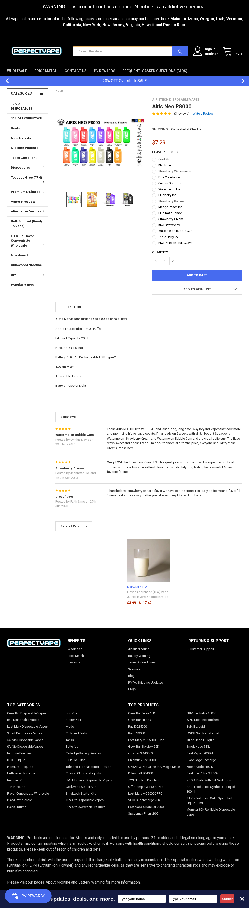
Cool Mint (165, 159)
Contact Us (76, 71)
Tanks (70, 740)
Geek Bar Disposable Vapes (26, 713)
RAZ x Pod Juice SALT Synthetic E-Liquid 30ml (210, 800)
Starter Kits (73, 720)
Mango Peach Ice (170, 207)
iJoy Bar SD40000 (140, 753)
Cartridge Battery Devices (83, 753)
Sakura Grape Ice (170, 183)
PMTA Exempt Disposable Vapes (89, 780)
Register (211, 53)
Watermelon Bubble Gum (175, 231)
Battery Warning (139, 656)
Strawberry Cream (170, 219)
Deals (15, 128)
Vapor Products (23, 201)
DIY (13, 275)
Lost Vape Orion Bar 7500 (146, 807)
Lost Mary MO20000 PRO (145, 793)
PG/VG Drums (16, 807)
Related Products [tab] (74, 526)
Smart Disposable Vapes (24, 733)
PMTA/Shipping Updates (145, 682)
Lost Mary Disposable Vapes (27, 726)
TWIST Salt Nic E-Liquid (203, 733)
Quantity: (160, 252)
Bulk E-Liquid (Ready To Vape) (27, 224)
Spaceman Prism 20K (143, 813)
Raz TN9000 (136, 733)
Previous (5, 80)
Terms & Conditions (142, 662)
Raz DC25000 (137, 726)
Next (240, 80)
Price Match (45, 71)
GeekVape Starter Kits (81, 787)
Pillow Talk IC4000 (140, 773)
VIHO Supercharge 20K (144, 800)
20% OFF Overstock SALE (125, 80)
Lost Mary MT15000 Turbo (146, 740)
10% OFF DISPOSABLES (21, 106)
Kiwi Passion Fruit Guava (175, 243)
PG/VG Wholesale (19, 800)
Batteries (72, 746)
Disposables (20, 167)
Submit (227, 899)
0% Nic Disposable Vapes (25, 746)
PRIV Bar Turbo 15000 (201, 713)
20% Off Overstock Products (85, 807)
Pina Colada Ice (169, 177)
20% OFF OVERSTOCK (26, 118)
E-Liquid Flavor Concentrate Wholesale (22, 240)
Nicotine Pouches (24, 148)
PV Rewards (104, 71)
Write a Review (203, 113)
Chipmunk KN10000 (142, 760)
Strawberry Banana (171, 201)
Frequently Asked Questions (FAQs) (155, 71)
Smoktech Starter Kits (81, 793)
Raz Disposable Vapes (23, 720)
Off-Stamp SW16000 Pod (145, 787)
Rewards (74, 662)
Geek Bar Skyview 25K (143, 746)
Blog (131, 676)
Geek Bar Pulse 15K (141, 713)
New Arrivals (21, 138)
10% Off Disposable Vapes (85, 800)
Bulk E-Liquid (16, 760)
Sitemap (134, 669)
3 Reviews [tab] (68, 417)
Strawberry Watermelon (174, 171)
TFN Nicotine (16, 787)
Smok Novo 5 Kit (198, 746)
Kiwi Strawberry (169, 225)
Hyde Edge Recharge (201, 760)
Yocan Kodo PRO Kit (201, 767)
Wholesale (17, 71)
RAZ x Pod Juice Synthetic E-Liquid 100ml (211, 789)
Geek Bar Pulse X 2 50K (203, 773)
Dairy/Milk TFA (137, 586)
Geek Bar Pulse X (140, 720)
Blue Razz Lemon (170, 213)
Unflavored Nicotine (26, 265)
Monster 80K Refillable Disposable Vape (211, 812)
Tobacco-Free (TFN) (26, 177)
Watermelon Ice (169, 189)
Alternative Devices (26, 211)
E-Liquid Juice (75, 760)
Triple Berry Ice (168, 237)
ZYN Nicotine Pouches (143, 780)
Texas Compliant (23, 158)
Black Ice (164, 165)
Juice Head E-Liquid (200, 740)
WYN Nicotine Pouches (203, 720)
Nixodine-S (19, 255)
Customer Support (201, 649)
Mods (70, 726)
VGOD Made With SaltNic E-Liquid (210, 780)
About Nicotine (138, 649)
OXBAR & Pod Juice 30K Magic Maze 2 (155, 767)
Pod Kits (71, 713)
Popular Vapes (22, 284)
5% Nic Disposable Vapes (25, 740)
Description (71, 307)
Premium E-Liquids (25, 191)
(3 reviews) (181, 113)
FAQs (132, 689)
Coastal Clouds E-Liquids (83, 773)
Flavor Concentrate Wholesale (28, 793)
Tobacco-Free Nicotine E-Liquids (88, 767)
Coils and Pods (76, 733)
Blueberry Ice (167, 195)
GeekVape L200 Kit (200, 753)
